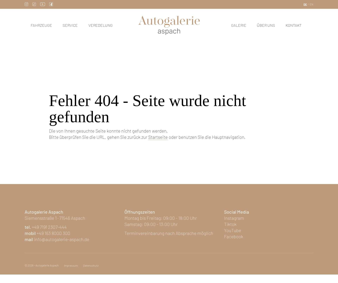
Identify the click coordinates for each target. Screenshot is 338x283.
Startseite (158, 137)
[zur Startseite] (169, 25)
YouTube (232, 230)
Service (70, 25)
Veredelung (100, 25)
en (311, 4)
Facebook (233, 236)
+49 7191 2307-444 (49, 227)
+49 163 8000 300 (53, 233)
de (305, 4)
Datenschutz (91, 265)
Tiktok (230, 224)
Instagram (234, 218)
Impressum (71, 265)
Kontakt (294, 25)
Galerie (238, 25)
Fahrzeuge (41, 25)
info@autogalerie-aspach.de (61, 239)
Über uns (266, 25)
